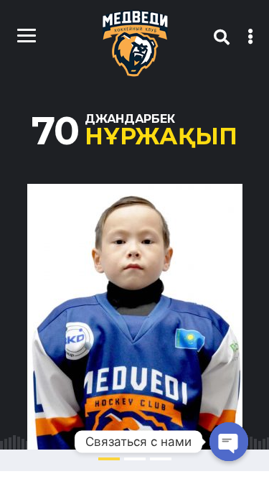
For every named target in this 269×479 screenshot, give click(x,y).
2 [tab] (135, 458)
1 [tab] (109, 458)
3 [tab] (160, 458)
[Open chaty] (228, 441)
